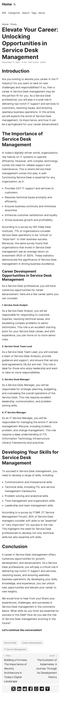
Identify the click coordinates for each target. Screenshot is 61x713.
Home (7, 4)
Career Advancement (32, 643)
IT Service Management (15, 649)
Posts (14, 24)
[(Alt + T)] (14, 4)
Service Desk (10, 643)
